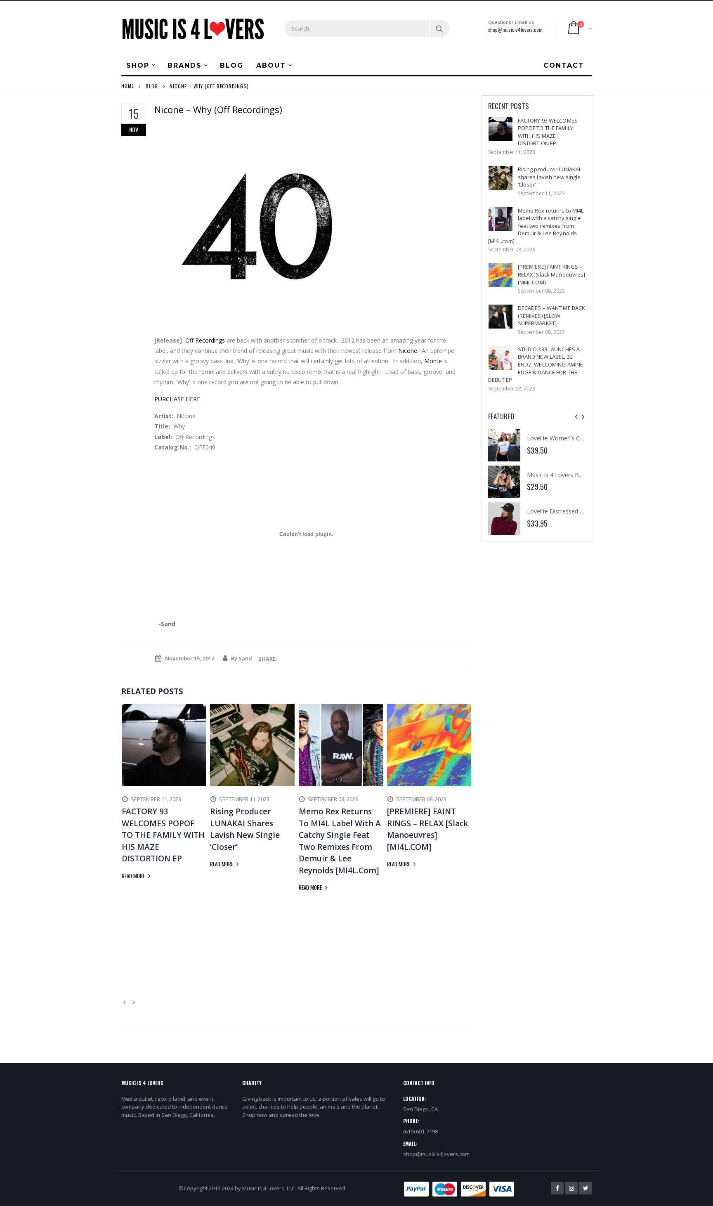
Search (439, 28)
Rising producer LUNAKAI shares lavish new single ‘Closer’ (549, 177)
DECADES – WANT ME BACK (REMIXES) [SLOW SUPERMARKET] (552, 315)
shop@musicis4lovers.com (515, 29)
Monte (433, 361)
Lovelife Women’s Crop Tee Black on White (584, 438)
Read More (134, 876)
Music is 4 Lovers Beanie (560, 474)
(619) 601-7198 (420, 1131)
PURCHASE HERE (177, 399)
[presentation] (576, 416)
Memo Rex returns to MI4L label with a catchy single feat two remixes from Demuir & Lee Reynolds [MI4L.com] (536, 226)
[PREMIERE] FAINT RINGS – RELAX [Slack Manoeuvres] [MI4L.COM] (552, 274)
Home (127, 85)
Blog (152, 85)
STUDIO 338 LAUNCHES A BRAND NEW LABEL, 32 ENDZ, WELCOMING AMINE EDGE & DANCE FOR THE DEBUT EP (535, 364)
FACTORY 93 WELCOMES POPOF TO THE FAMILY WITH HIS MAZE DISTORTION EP (548, 132)
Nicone (407, 351)
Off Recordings (205, 340)
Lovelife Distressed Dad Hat (564, 511)
